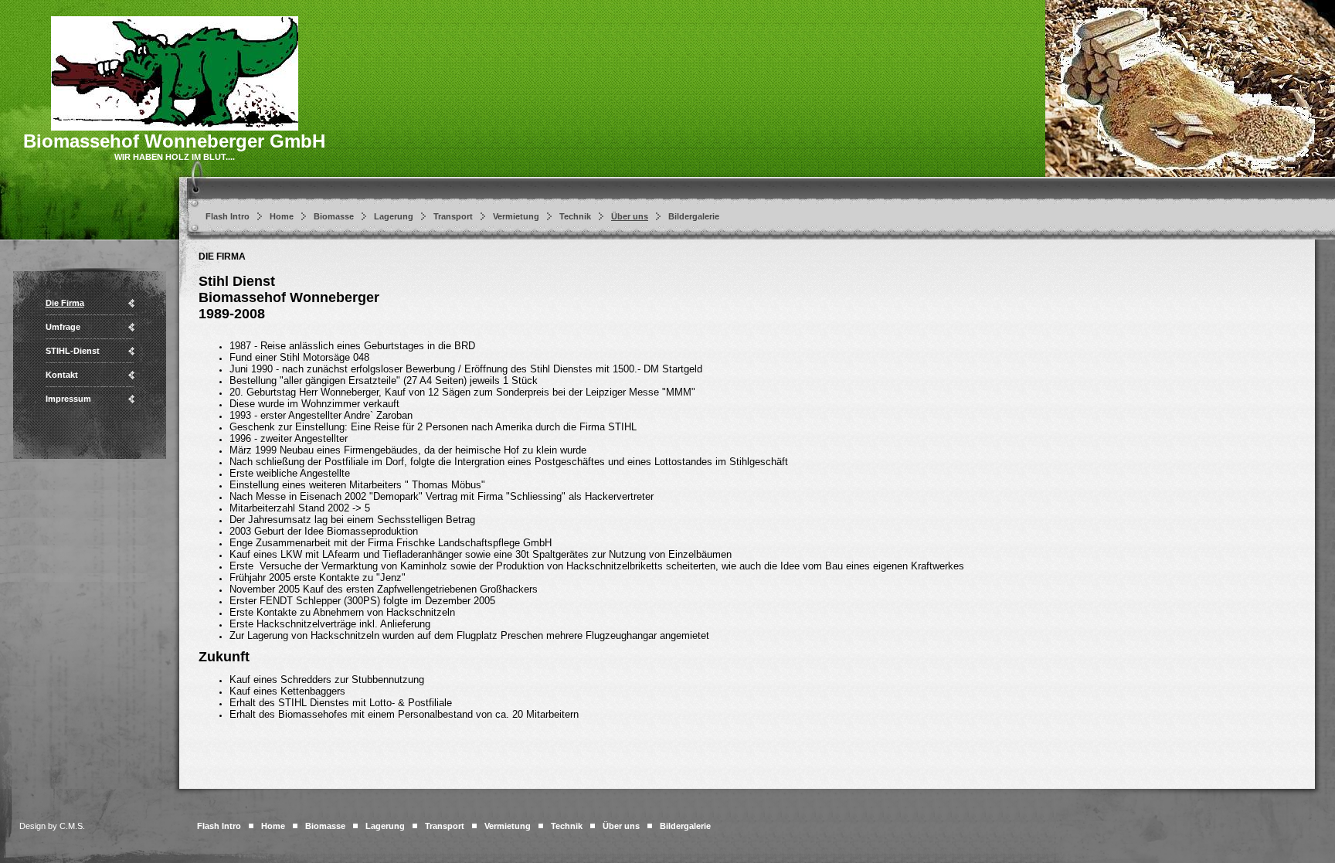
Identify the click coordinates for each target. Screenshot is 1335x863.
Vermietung (516, 216)
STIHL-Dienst (73, 350)
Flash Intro (228, 216)
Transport (453, 216)
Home (282, 216)
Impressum (68, 398)
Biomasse (334, 216)
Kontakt (62, 374)
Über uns (629, 216)
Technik (575, 216)
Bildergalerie (693, 216)
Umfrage (63, 326)
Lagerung (393, 216)
